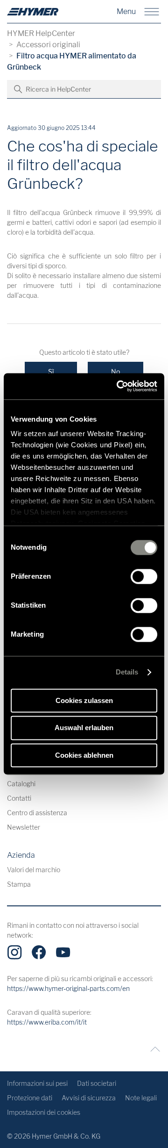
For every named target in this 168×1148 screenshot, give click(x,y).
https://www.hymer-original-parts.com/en (68, 988)
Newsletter (23, 827)
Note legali (141, 1098)
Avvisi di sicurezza (89, 1098)
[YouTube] (63, 952)
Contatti (19, 798)
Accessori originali (48, 44)
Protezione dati (29, 1098)
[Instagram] (14, 952)
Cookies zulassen (84, 700)
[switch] (144, 576)
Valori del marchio (33, 870)
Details (127, 672)
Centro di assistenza (37, 813)
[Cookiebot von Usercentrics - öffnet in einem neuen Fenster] (118, 386)
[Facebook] (38, 952)
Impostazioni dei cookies (43, 1112)
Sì (51, 371)
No (115, 371)
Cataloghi (21, 784)
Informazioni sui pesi (37, 1083)
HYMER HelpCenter (41, 33)
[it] (32, 11)
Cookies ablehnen (84, 755)
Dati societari (96, 1083)
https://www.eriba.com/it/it (47, 1022)
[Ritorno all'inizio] (153, 1049)
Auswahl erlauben (84, 728)
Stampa (19, 884)
